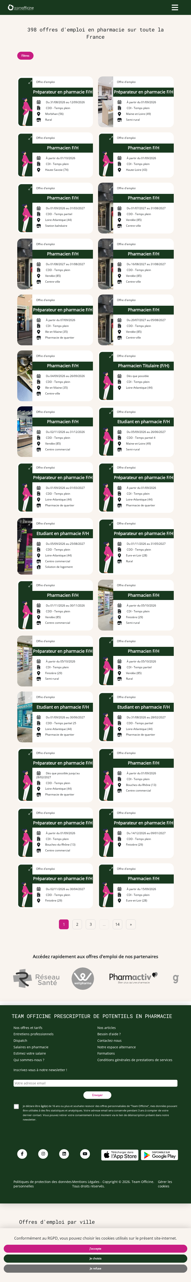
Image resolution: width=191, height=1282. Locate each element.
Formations (106, 1053)
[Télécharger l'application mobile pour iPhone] (120, 1154)
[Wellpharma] (78, 978)
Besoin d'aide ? (109, 1034)
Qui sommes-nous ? (29, 1060)
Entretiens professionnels (34, 1034)
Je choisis (96, 1258)
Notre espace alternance (116, 1047)
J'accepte (95, 1249)
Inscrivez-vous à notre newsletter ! (40, 1070)
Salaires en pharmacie (31, 1047)
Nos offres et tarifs (28, 1027)
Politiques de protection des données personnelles (43, 1184)
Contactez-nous (109, 1040)
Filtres (25, 56)
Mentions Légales (85, 1181)
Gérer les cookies (165, 1184)
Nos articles (106, 1027)
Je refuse (95, 1268)
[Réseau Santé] (32, 978)
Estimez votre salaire (30, 1053)
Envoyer (97, 1095)
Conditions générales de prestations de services (134, 1060)
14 (117, 924)
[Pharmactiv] (129, 978)
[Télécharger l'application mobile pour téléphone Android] (159, 1154)
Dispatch (20, 1040)
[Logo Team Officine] (20, 7)
